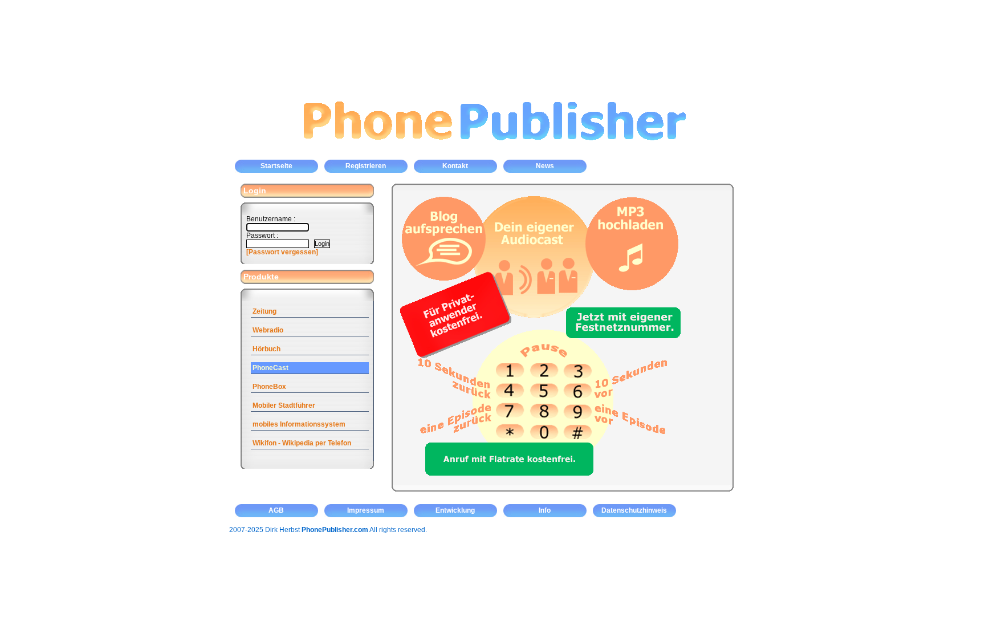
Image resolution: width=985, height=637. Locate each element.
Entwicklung (455, 510)
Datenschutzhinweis (634, 510)
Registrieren (365, 166)
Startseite (276, 166)
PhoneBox (269, 387)
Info (545, 510)
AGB (276, 510)
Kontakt (455, 166)
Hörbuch (266, 349)
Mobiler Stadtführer (284, 405)
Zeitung (264, 311)
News (545, 166)
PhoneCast (270, 368)
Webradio (268, 330)
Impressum (365, 510)
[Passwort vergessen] (282, 252)
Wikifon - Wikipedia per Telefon (302, 443)
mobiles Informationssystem (299, 424)
